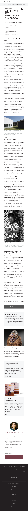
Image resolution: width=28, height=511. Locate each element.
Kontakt (10, 466)
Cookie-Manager (14, 469)
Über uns (5, 466)
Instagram (24, 471)
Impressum (16, 466)
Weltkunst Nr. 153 (14, 34)
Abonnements (14, 489)
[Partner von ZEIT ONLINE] (15, 1)
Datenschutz (22, 466)
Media (14, 503)
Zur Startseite (13, 307)
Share (22, 8)
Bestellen (14, 457)
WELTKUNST (14, 479)
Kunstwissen (6, 4)
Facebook (20, 471)
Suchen (26, 1)
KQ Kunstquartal (14, 486)
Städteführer (14, 500)
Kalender (14, 496)
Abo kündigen (14, 506)
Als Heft (7, 414)
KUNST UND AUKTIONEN (14, 483)
